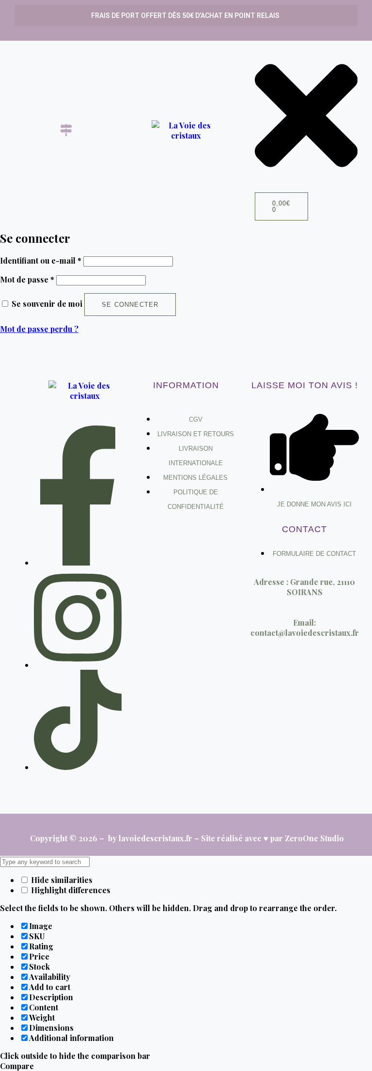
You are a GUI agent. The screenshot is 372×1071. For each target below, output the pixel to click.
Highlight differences (69, 890)
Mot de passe (27, 279)
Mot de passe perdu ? (39, 329)
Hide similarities (61, 880)
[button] (66, 130)
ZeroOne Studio (314, 838)
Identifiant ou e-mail (40, 260)
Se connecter (130, 304)
